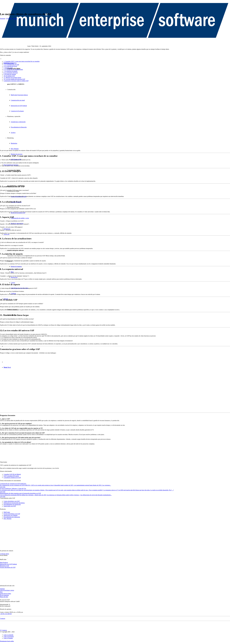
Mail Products (4, 562)
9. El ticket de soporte (10, 74)
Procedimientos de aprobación (12, 504)
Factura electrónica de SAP (7, 567)
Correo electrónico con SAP (12, 501)
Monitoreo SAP (4, 566)
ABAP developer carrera (7, 590)
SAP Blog (9, 18)
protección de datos (5, 593)
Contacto (2, 618)
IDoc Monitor (7, 518)
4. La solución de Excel (10, 66)
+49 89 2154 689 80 (6, 614)
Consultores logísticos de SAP (12, 477)
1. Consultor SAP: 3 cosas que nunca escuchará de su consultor (22, 61)
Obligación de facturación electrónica (14, 503)
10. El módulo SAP (9, 76)
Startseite (2, 18)
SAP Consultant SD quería (11, 476)
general (15, 18)
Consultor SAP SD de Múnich (12, 474)
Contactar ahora (4, 553)
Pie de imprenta (4, 595)
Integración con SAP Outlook (8, 564)
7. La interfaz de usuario (10, 71)
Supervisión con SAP (10, 506)
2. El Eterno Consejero (10, 63)
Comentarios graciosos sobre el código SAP (16, 80)
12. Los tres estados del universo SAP (14, 79)
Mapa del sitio (4, 597)
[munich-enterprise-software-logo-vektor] (115, 40)
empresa (2, 588)
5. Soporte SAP (8, 68)
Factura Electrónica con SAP (12, 514)
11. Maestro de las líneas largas (12, 77)
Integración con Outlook (10, 515)
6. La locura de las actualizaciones (13, 69)
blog (1, 592)
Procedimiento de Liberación (12, 517)
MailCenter (7, 512)
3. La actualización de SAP (11, 64)
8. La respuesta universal (11, 72)
